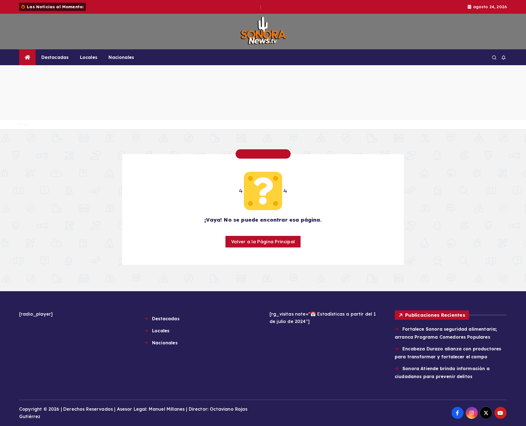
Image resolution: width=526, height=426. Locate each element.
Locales (88, 57)
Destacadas (55, 57)
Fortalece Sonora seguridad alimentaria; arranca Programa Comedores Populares (174, 7)
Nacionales (121, 57)
